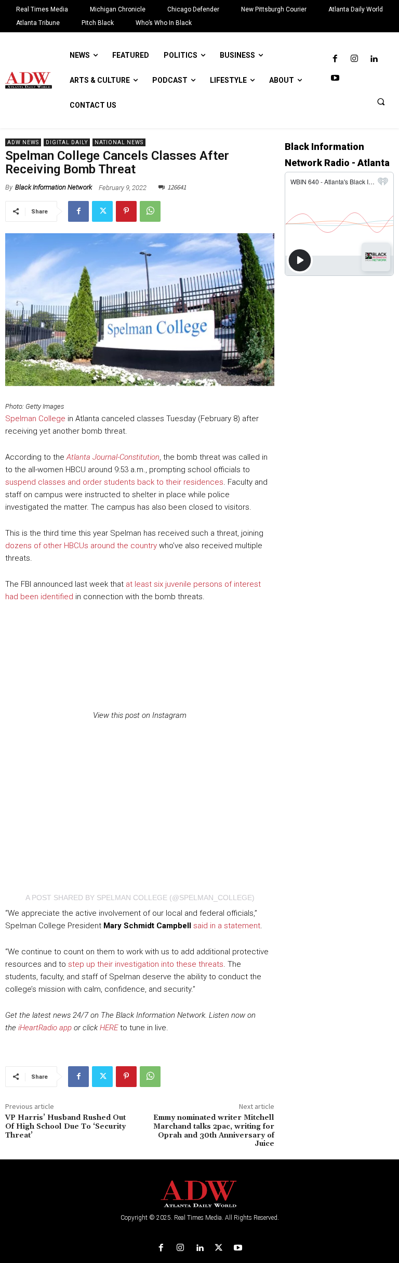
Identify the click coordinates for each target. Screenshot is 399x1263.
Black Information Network (53, 187)
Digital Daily (67, 142)
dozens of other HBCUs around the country (81, 545)
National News (119, 142)
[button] (381, 102)
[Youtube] (335, 78)
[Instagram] (354, 59)
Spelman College (35, 418)
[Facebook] (335, 59)
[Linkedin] (374, 59)
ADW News (23, 142)
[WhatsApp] (150, 211)
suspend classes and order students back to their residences (114, 482)
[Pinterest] (126, 211)
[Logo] (199, 1194)
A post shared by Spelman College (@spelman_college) (140, 897)
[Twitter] (102, 211)
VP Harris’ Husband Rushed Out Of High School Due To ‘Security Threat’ (65, 1126)
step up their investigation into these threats (145, 964)
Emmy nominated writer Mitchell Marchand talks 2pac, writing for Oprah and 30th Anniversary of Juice (213, 1130)
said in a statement (226, 925)
